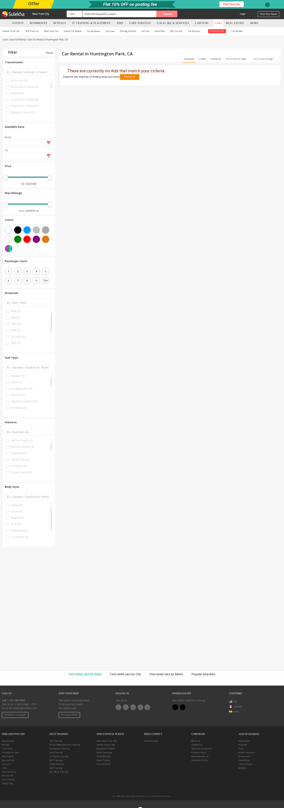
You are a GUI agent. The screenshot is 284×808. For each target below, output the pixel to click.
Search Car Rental (72, 31)
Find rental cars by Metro (166, 674)
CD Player (19, 466)
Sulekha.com (5, 24)
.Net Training (55, 741)
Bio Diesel (19, 407)
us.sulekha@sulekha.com (23, 708)
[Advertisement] (29, 608)
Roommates (38, 23)
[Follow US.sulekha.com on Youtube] (147, 707)
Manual (17, 93)
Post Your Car (231, 4)
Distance (216, 58)
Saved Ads (160, 31)
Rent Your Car (51, 31)
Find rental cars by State (85, 674)
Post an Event (103, 764)
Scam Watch (8, 779)
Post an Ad (129, 76)
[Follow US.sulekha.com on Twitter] (126, 707)
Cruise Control (21, 472)
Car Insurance (93, 31)
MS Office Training (58, 772)
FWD (15, 324)
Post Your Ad (217, 31)
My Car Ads (176, 31)
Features (11, 422)
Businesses (244, 756)
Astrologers (8, 756)
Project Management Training (64, 745)
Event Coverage (104, 752)
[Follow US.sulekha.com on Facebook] (118, 707)
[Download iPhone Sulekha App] (175, 707)
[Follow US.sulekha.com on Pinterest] (133, 707)
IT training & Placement (91, 23)
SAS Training (55, 768)
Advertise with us (199, 756)
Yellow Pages (245, 764)
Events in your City (106, 745)
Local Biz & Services (173, 23)
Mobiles (242, 768)
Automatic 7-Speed (25, 106)
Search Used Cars (11, 31)
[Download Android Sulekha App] (182, 707)
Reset (49, 52)
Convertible (20, 537)
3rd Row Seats (22, 440)
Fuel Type (11, 357)
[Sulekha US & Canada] (13, 14)
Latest (202, 58)
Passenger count (16, 261)
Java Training (56, 752)
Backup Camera (22, 446)
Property (242, 745)
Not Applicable (21, 388)
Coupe (17, 511)
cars (218, 23)
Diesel (16, 382)
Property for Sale (10, 752)
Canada (237, 706)
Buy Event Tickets (105, 748)
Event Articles (103, 756)
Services (6, 764)
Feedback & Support (15, 714)
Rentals (59, 23)
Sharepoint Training (59, 748)
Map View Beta (237, 717)
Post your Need (69, 714)
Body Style (12, 487)
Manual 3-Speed (23, 112)
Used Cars (7, 748)
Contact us (196, 745)
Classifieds (243, 760)
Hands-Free (20, 459)
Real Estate (235, 23)
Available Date (14, 127)
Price (8, 166)
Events (18, 23)
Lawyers (202, 23)
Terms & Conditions (201, 748)
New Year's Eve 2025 (107, 741)
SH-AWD (18, 336)
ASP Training (56, 760)
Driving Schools (128, 31)
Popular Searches (203, 674)
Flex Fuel (18, 395)
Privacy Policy (198, 752)
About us (195, 741)
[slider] (6, 177)
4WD (15, 343)
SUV (15, 524)
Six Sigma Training (58, 756)
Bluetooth (19, 453)
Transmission (14, 62)
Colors (9, 220)
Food (241, 748)
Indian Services (246, 752)
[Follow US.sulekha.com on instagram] (140, 707)
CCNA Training (56, 764)
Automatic (19, 80)
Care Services (140, 23)
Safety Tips (7, 783)
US (235, 701)
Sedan (17, 505)
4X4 (15, 317)
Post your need (268, 14)
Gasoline (18, 375)
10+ (45, 280)
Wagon (17, 517)
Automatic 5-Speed (25, 99)
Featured (189, 58)
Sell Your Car (32, 31)
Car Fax (145, 31)
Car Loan (110, 31)
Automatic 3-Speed (25, 86)
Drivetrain (11, 293)
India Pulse (244, 741)
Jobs (120, 23)
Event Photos (103, 760)
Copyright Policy (199, 760)
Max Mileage (13, 193)
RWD (16, 330)
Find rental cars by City (126, 674)
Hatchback (19, 530)
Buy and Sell (8, 760)
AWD (16, 311)
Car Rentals (237, 31)
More (254, 23)
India (236, 711)
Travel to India (151, 741)
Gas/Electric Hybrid (24, 401)
